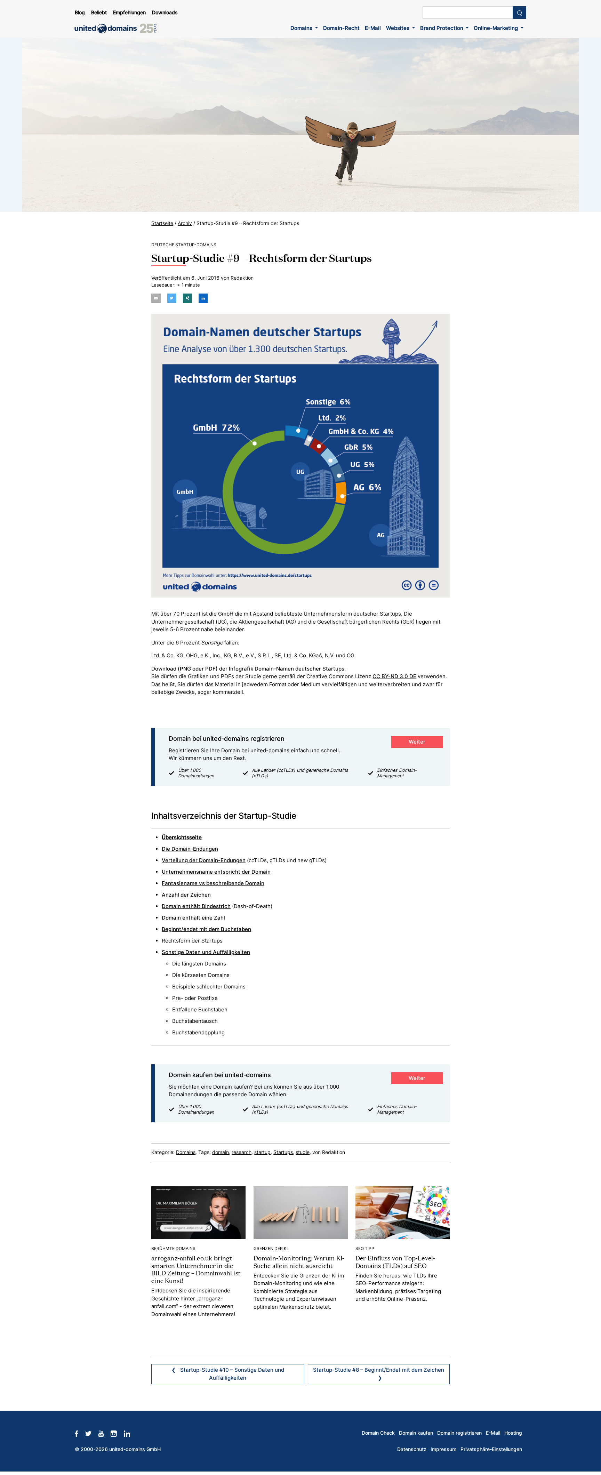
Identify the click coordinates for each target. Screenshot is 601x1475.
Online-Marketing (496, 28)
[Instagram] (117, 1432)
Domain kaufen (416, 1433)
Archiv (185, 223)
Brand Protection (442, 28)
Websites (398, 28)
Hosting (513, 1433)
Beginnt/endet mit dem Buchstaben (206, 929)
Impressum (443, 1449)
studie (303, 1152)
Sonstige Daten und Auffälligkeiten (206, 952)
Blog (80, 12)
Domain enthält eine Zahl (193, 917)
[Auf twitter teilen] (171, 298)
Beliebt (99, 12)
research (241, 1152)
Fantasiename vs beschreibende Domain (213, 883)
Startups (283, 1152)
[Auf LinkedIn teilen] (203, 298)
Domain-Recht (341, 28)
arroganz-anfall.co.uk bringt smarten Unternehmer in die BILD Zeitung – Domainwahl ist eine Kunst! (195, 1269)
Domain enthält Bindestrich (196, 906)
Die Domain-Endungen (190, 848)
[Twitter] (91, 1432)
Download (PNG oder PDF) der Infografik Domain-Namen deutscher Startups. (248, 668)
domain (220, 1152)
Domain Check (378, 1433)
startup (262, 1152)
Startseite (162, 223)
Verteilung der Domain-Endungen (204, 860)
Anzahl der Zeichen (186, 894)
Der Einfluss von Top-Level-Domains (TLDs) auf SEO (395, 1261)
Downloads (165, 12)
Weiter (417, 741)
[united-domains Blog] (117, 28)
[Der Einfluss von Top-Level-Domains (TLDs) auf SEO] (402, 1212)
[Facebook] (80, 1432)
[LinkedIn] (130, 1432)
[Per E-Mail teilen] (155, 298)
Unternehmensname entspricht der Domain (216, 871)
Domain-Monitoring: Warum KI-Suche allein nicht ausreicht (299, 1261)
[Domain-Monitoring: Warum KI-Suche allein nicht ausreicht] (301, 1212)
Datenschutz (411, 1449)
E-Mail (373, 28)
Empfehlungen (129, 12)
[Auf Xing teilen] (187, 298)
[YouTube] (104, 1432)
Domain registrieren (459, 1433)
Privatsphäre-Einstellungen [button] (491, 1449)
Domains (302, 28)
